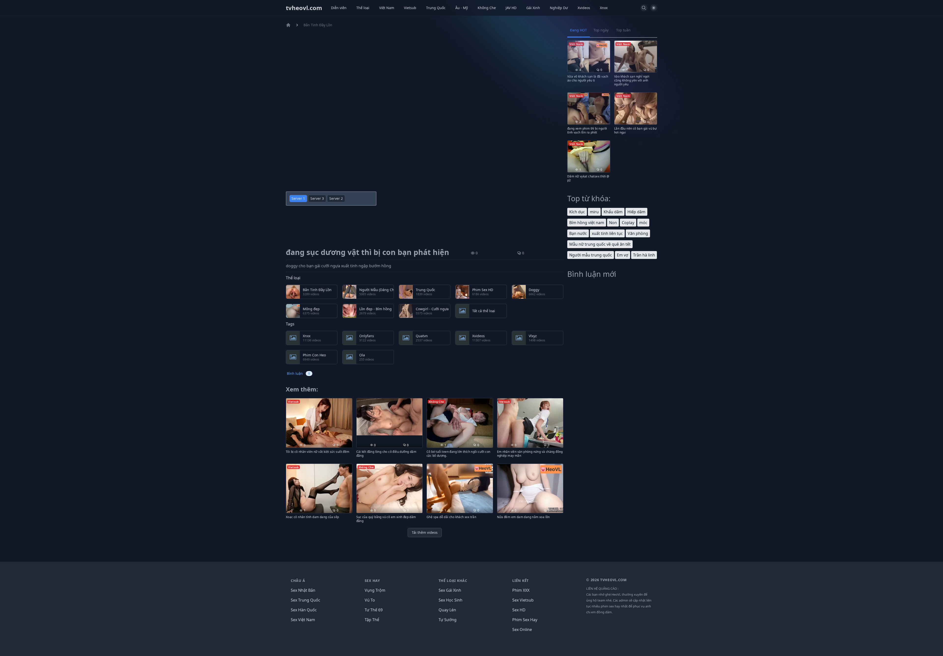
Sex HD (519, 610)
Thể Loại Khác (453, 580)
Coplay (628, 222)
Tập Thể (372, 619)
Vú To (370, 600)
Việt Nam (386, 7)
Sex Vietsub (523, 600)
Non (613, 222)
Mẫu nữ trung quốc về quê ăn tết (600, 244)
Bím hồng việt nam (586, 222)
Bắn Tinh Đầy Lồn (318, 25)
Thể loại (362, 7)
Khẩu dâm (613, 211)
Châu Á (298, 580)
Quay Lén (447, 610)
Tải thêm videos (425, 532)
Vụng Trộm (375, 590)
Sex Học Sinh (450, 600)
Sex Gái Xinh (450, 590)
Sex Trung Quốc (305, 600)
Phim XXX (520, 590)
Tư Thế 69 (374, 610)
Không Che (487, 7)
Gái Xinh (533, 7)
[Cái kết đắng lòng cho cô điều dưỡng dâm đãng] (390, 416)
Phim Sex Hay (524, 619)
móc (643, 222)
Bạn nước (578, 233)
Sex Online (522, 629)
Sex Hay (372, 580)
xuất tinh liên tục (607, 233)
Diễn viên (339, 7)
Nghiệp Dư (559, 7)
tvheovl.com (304, 8)
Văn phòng (638, 233)
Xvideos (584, 7)
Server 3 (317, 198)
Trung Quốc (435, 7)
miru (594, 211)
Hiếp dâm (636, 211)
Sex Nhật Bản (303, 590)
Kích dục (577, 211)
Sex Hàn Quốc (304, 610)
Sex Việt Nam (303, 619)
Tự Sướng (448, 619)
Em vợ (622, 255)
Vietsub (410, 7)
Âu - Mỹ (461, 7)
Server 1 (298, 198)
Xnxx (604, 7)
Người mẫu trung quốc (590, 255)
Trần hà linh (644, 255)
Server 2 (336, 198)
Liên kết (520, 580)
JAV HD (511, 7)
